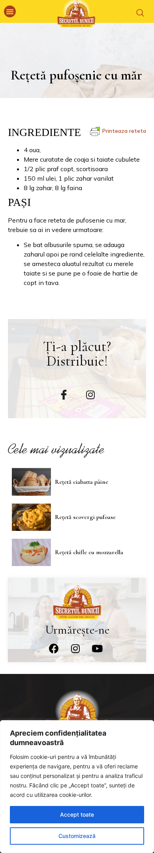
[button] (10, 11)
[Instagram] (75, 648)
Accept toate (77, 814)
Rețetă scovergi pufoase (85, 517)
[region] (77, 786)
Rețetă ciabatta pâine (81, 482)
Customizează (77, 835)
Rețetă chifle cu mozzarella (89, 552)
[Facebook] (54, 648)
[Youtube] (97, 648)
